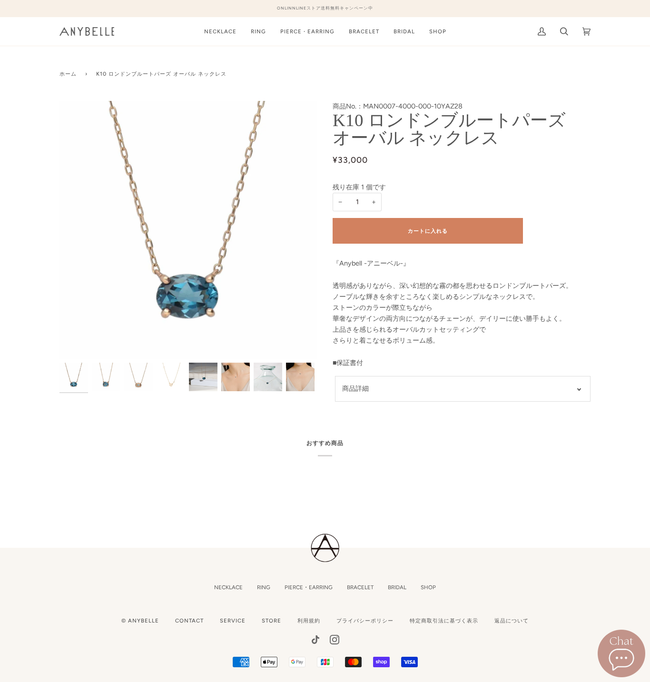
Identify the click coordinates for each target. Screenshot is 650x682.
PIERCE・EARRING (309, 587)
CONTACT (189, 620)
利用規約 (308, 620)
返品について (511, 620)
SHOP (428, 587)
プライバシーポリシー (365, 620)
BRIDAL (397, 587)
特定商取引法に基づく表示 (444, 620)
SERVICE (233, 620)
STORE (271, 620)
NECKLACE (228, 587)
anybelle (143, 620)
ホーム (68, 73)
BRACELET (360, 587)
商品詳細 (355, 388)
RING (263, 587)
